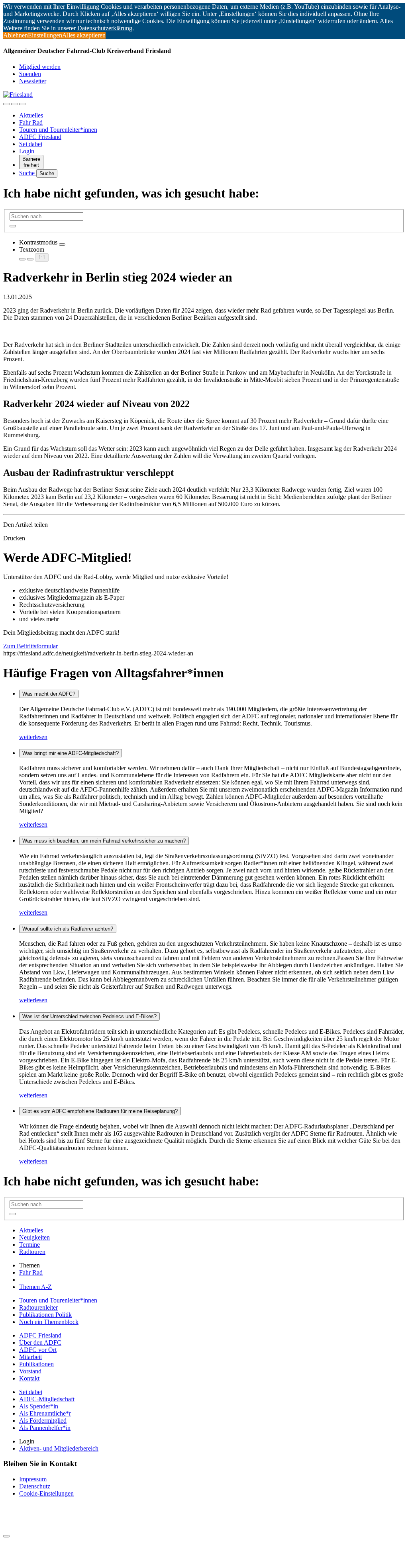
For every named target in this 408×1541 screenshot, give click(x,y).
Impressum (33, 1479)
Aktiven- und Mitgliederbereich (58, 1448)
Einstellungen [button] (45, 35)
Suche (27, 173)
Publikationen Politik (45, 1314)
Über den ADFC (40, 1342)
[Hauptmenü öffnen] (22, 104)
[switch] (62, 244)
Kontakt (29, 1378)
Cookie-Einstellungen (46, 1493)
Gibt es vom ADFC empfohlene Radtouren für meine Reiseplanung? (100, 1111)
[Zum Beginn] (6, 1536)
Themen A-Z (35, 1286)
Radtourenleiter (38, 1307)
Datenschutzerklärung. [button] (105, 28)
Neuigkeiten (34, 1237)
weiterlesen (33, 736)
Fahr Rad (31, 122)
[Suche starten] (13, 226)
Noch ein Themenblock (48, 1321)
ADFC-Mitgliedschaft (47, 1399)
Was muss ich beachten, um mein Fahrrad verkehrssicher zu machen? (104, 841)
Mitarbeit (30, 1356)
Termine (29, 1244)
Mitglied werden (40, 66)
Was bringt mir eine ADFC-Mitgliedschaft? (70, 753)
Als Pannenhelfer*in (45, 1427)
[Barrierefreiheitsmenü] (6, 104)
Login (26, 151)
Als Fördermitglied (43, 1420)
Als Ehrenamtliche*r (45, 1413)
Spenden (30, 73)
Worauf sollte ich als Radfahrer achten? (67, 929)
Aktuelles (31, 115)
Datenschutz (34, 1486)
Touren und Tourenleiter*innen (58, 129)
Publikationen (36, 1364)
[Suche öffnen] (14, 104)
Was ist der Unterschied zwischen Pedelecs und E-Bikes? (89, 1016)
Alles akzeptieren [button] (84, 35)
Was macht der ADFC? (48, 694)
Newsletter (32, 81)
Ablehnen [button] (15, 35)
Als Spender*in (38, 1406)
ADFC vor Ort (38, 1349)
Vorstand (30, 1371)
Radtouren (32, 1251)
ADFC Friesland (40, 136)
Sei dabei (30, 144)
